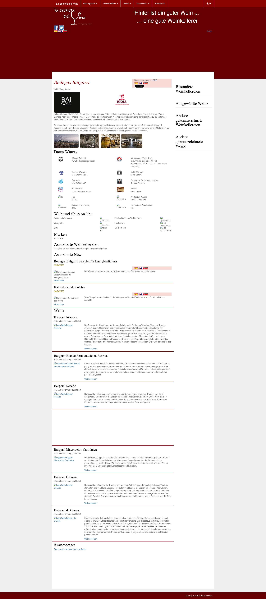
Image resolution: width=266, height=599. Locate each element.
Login (209, 31)
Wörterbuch (160, 3)
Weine (126, 3)
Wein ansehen (90, 348)
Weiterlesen (59, 280)
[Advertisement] (133, 52)
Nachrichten (142, 3)
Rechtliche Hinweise (202, 595)
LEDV (154, 80)
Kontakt (189, 595)
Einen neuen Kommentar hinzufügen (70, 549)
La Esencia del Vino (67, 3)
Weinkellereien (109, 3)
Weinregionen (89, 3)
